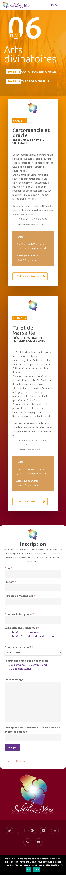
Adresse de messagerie (20, 596)
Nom (9, 568)
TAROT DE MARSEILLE (27, 81)
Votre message (14, 679)
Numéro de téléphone (19, 614)
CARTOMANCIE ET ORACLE (31, 71)
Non (37, 869)
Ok (28, 869)
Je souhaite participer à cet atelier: (27, 665)
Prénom (10, 582)
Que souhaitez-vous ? (19, 647)
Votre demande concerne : (32, 632)
